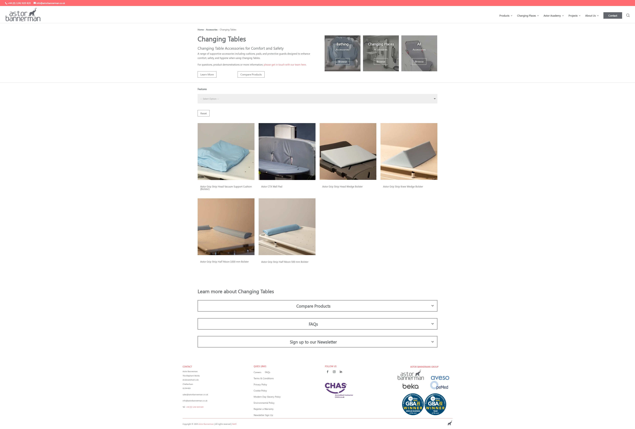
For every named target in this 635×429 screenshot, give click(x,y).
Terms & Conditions (264, 378)
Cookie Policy (260, 390)
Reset (203, 113)
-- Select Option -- (209, 98)
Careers (257, 372)
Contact (612, 15)
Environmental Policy (264, 402)
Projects (573, 15)
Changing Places (526, 15)
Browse (342, 61)
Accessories (211, 29)
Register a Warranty (264, 408)
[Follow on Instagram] (334, 371)
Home (201, 29)
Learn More (207, 74)
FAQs (267, 372)
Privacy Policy (260, 384)
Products (504, 15)
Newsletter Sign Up (263, 415)
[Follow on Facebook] (327, 371)
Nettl (234, 424)
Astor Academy (552, 15)
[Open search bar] (628, 15)
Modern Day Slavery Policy (267, 396)
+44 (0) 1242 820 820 (194, 407)
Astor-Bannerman (206, 424)
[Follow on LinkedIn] (340, 371)
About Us (590, 15)
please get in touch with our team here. (285, 64)
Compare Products (251, 74)
